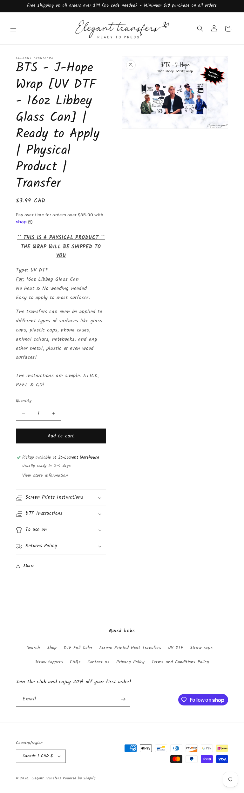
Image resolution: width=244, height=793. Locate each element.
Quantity (23, 401)
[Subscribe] (123, 699)
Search (33, 647)
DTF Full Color (78, 647)
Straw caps (201, 647)
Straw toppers (49, 662)
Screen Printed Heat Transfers (130, 647)
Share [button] (29, 565)
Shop (52, 647)
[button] (13, 29)
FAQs (75, 662)
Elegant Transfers (46, 778)
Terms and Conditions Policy (180, 662)
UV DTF (175, 647)
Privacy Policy (130, 662)
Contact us (98, 662)
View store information (45, 475)
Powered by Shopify (79, 778)
